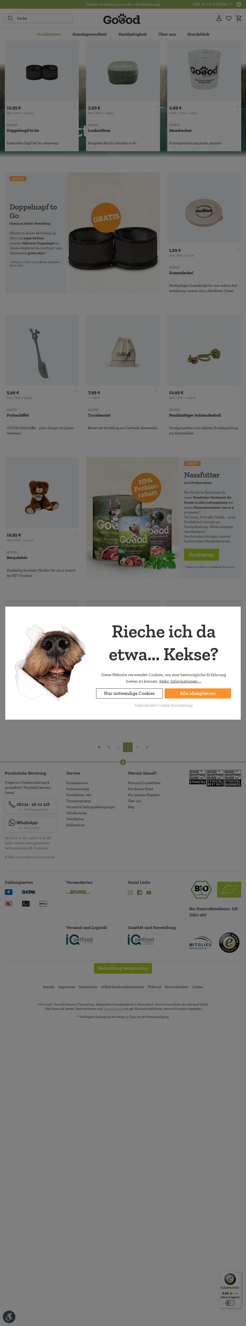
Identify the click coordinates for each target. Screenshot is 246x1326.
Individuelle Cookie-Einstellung (164, 705)
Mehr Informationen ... (180, 681)
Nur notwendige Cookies (129, 693)
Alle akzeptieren (198, 693)
